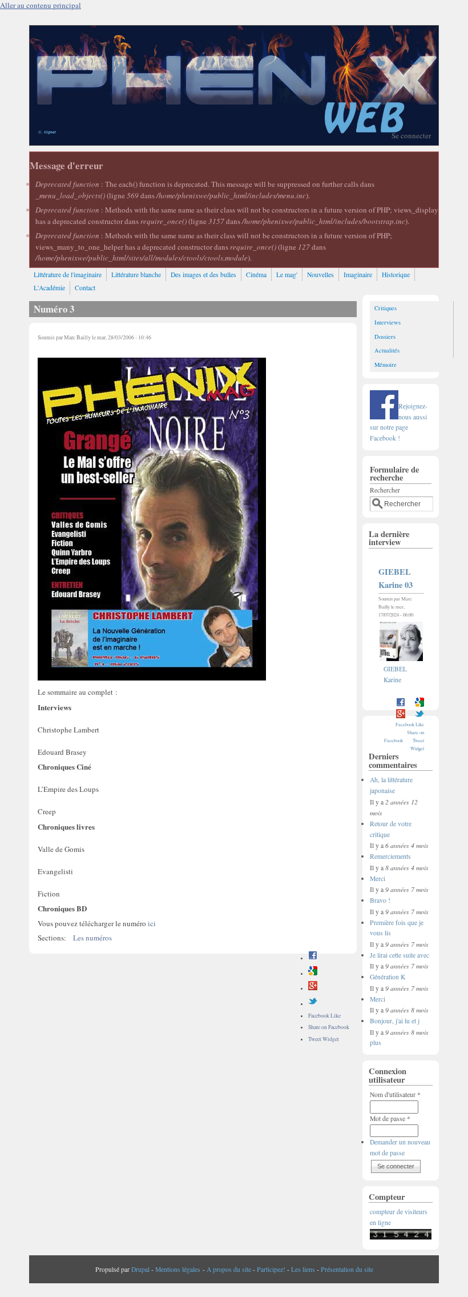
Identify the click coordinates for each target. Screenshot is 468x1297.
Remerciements (390, 856)
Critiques (385, 308)
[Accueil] (234, 142)
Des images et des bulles (203, 274)
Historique (396, 274)
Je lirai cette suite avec (399, 955)
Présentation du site (347, 1269)
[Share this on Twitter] (312, 1003)
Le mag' (286, 274)
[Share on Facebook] (312, 958)
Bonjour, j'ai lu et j (394, 1020)
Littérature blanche (136, 274)
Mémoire (385, 365)
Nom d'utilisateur (395, 1094)
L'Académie (49, 287)
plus (375, 1042)
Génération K (387, 976)
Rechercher (385, 490)
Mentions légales (177, 1269)
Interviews (387, 322)
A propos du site (229, 1269)
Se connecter (411, 135)
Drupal (140, 1269)
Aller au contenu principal (40, 5)
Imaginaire (358, 274)
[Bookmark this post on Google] (312, 973)
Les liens (303, 1269)
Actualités (387, 350)
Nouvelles (320, 274)
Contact (85, 287)
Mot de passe (390, 1118)
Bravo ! (380, 900)
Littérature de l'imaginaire (68, 274)
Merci (377, 878)
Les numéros (92, 937)
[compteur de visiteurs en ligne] (400, 1237)
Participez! (271, 1269)
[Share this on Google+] (312, 988)
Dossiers (385, 337)
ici (152, 923)
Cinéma (256, 274)
